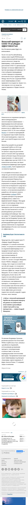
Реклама (4, 463)
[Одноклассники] (12, 469)
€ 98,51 (10, 25)
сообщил (13, 194)
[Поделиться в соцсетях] (25, 38)
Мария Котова (5, 388)
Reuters (4, 132)
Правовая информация (20, 462)
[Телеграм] (3, 469)
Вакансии (4, 465)
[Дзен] (9, 469)
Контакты (4, 462)
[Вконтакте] (6, 469)
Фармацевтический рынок (8, 396)
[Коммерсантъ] (3, 21)
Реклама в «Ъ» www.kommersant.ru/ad (14, 9)
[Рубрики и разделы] (25, 21)
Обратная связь (18, 460)
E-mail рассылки (18, 463)
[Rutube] (15, 469)
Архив (3, 460)
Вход (19, 21)
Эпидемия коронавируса (7, 34)
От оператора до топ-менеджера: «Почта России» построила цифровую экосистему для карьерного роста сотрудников (10, 441)
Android (16, 458)
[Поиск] (22, 21)
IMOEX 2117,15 (20, 25)
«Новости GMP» (7, 167)
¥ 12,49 (14, 25)
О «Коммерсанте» (6, 458)
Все (11, 432)
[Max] (18, 469)
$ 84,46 (5, 25)
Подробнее (9, 494)
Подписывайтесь (8, 379)
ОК (24, 30)
